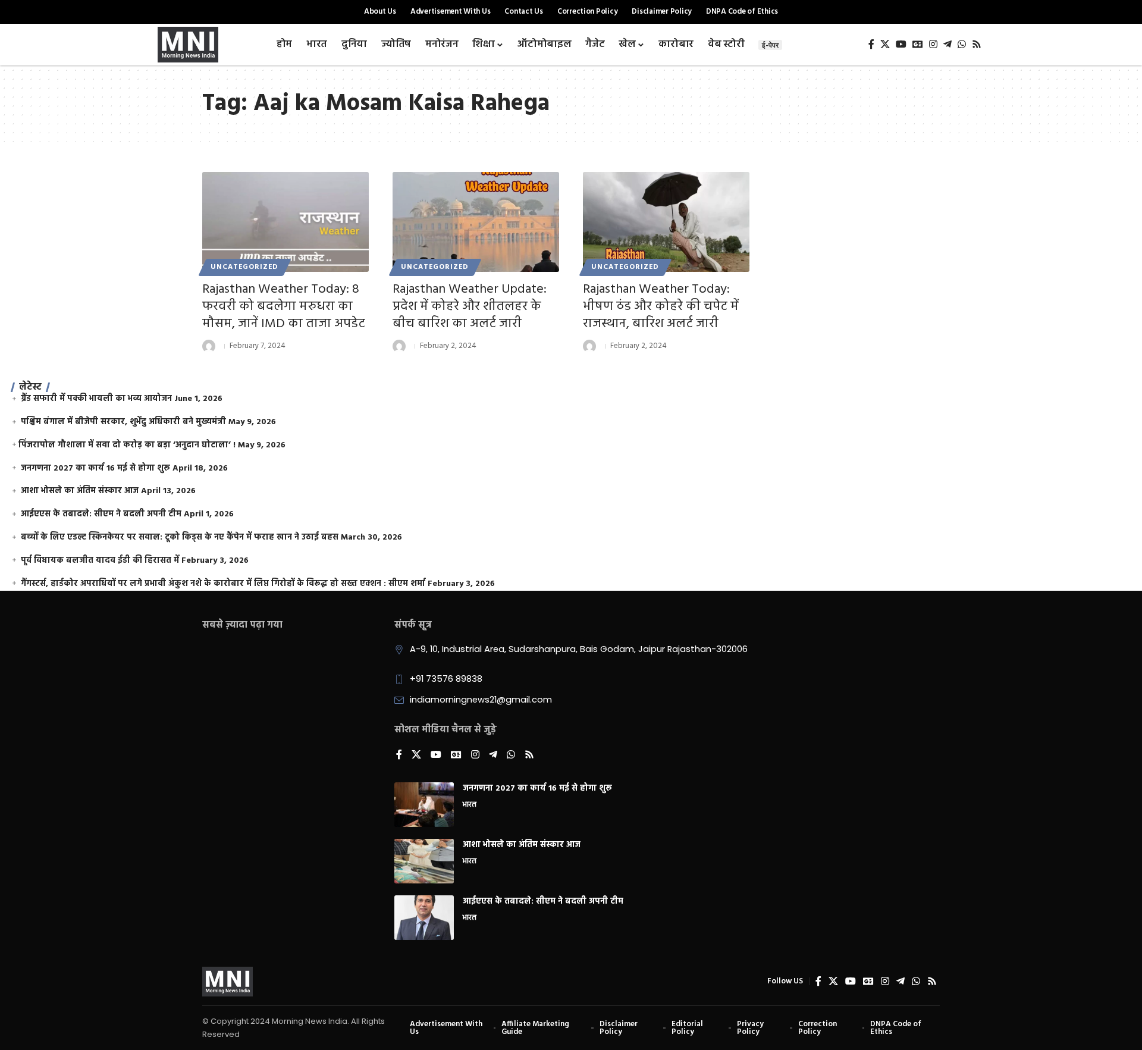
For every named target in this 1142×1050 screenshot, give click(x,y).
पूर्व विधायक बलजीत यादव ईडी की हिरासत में (100, 561)
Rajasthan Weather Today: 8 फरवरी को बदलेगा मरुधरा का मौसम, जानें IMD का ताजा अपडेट (283, 306)
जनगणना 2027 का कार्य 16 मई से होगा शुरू (95, 468)
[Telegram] (947, 44)
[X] (885, 44)
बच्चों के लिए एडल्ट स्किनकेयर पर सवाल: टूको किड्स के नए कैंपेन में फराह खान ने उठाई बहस (179, 537)
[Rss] (976, 44)
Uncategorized (244, 267)
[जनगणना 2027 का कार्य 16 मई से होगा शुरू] (424, 804)
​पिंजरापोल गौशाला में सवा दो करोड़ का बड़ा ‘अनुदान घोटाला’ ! (127, 445)
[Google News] (917, 44)
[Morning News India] (227, 981)
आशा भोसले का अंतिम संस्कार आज (80, 491)
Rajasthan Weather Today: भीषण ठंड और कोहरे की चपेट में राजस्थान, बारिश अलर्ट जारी (661, 306)
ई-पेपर (770, 44)
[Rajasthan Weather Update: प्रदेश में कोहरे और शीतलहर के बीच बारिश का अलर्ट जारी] (476, 222)
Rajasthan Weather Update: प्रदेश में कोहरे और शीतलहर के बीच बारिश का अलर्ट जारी (470, 306)
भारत (469, 805)
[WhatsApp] (962, 44)
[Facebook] (871, 44)
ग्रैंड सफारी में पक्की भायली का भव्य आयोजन (96, 399)
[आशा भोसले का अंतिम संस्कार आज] (424, 861)
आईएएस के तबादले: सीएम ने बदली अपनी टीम (101, 514)
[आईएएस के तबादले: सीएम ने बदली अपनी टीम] (424, 917)
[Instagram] (933, 44)
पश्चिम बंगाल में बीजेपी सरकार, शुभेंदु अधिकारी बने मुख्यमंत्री (123, 422)
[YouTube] (901, 44)
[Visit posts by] (208, 346)
